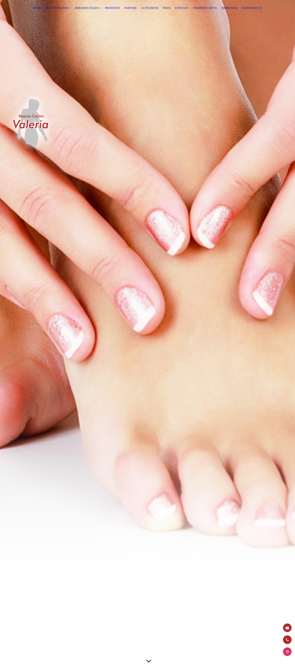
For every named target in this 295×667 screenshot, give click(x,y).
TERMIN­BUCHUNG (205, 7)
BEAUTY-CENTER (56, 7)
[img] (147, 333)
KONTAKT (181, 7)
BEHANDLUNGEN (86, 7)
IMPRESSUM (229, 7)
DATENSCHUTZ (252, 7)
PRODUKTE (112, 7)
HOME (37, 7)
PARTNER (130, 7)
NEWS (167, 7)
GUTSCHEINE (150, 7)
